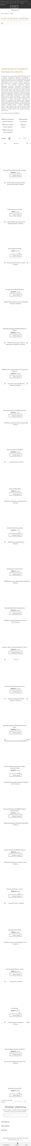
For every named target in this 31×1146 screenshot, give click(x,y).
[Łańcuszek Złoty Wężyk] (15, 474)
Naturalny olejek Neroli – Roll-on (15, 889)
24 (19, 138)
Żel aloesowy (14, 1008)
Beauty (23, 127)
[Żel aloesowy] (15, 994)
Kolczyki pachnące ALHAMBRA (14, 449)
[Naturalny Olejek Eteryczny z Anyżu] (15, 954)
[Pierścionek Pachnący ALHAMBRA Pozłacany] (15, 396)
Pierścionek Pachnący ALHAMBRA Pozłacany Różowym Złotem (14, 809)
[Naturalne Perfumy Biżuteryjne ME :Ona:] (15, 672)
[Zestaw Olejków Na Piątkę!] (15, 234)
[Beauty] (23, 125)
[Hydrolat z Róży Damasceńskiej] (15, 513)
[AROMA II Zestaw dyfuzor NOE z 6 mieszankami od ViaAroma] (15, 355)
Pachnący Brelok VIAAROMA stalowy (14, 289)
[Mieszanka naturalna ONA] (15, 1074)
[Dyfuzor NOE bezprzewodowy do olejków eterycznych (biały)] (15, 752)
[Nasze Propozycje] (8, 130)
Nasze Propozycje (7, 132)
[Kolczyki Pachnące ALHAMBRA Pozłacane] (15, 835)
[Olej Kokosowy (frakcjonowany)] (15, 554)
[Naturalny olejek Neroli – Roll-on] (15, 874)
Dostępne (3, 138)
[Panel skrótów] (28, 10)
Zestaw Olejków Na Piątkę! (14, 248)
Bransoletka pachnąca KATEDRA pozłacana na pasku (15, 726)
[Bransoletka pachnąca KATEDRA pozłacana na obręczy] (15, 314)
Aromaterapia (23, 121)
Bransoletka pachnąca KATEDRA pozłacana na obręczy (15, 329)
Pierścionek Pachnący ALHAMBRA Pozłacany (14, 410)
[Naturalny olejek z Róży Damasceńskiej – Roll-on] (15, 633)
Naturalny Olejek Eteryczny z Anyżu (15, 969)
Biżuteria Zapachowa (7, 121)
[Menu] (2, 10)
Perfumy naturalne (7, 127)
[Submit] (25, 1115)
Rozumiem (14, 6)
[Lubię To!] (28, 170)
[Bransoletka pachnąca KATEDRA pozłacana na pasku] (15, 711)
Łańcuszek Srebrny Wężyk (14, 930)
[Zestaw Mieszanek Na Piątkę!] (15, 195)
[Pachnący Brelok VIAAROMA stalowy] (15, 275)
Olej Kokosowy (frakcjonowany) (15, 568)
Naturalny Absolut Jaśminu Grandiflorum (15, 1049)
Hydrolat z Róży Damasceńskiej (15, 528)
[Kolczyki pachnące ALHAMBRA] (15, 435)
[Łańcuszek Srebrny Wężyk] (15, 915)
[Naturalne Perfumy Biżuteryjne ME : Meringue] (15, 156)
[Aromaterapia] (23, 119)
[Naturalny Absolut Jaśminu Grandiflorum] (15, 1035)
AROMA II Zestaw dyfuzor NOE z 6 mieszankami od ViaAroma (15, 370)
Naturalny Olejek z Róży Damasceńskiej (15, 608)
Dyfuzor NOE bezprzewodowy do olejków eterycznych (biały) (14, 767)
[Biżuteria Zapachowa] (8, 119)
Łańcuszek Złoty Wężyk (15, 488)
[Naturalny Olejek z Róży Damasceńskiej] (15, 593)
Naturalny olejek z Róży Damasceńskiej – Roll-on (14, 647)
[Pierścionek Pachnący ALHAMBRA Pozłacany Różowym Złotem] (15, 794)
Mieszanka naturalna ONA (14, 1088)
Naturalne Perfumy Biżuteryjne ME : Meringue (14, 170)
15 (25, 1101)
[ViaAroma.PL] (15, 10)
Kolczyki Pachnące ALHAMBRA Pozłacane (14, 850)
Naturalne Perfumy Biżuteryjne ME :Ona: (15, 686)
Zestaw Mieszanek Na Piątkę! (14, 209)
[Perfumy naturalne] (8, 125)
